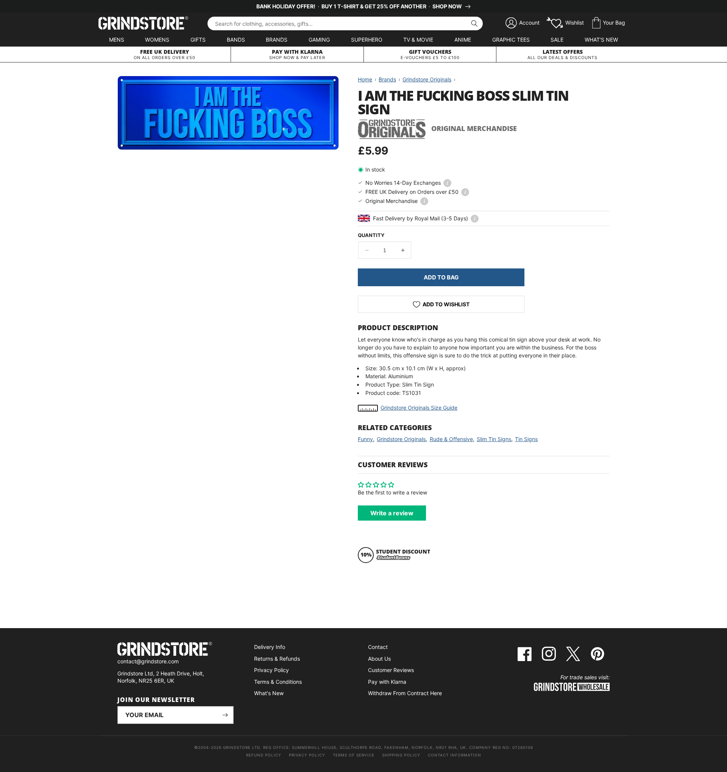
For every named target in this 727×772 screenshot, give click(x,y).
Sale (557, 39)
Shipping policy (401, 755)
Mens (116, 39)
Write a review (391, 513)
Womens (157, 39)
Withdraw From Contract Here (405, 693)
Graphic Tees (511, 39)
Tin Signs (526, 439)
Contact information (454, 755)
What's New (601, 39)
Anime (462, 39)
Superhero (366, 39)
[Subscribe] (225, 715)
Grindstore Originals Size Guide (419, 407)
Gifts (198, 39)
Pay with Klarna (387, 681)
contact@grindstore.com (148, 661)
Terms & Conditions (278, 681)
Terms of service (353, 755)
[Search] (474, 23)
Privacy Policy (271, 670)
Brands (276, 39)
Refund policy (263, 755)
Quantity (371, 235)
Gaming (319, 39)
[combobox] (345, 23)
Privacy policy (307, 755)
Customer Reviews (391, 670)
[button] (609, 23)
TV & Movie (418, 39)
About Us (379, 658)
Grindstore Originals (401, 439)
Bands (236, 39)
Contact (378, 647)
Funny (365, 439)
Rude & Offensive (451, 439)
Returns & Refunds (277, 658)
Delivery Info (269, 647)
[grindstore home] (175, 650)
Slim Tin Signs (494, 439)
